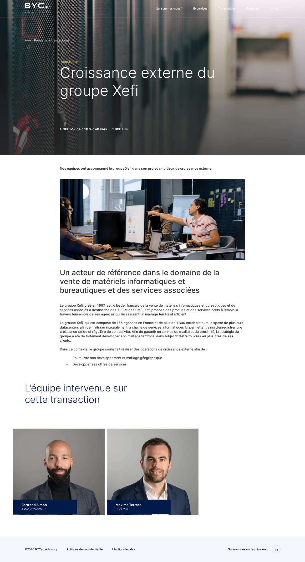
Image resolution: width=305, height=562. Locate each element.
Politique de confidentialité (85, 549)
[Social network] (276, 549)
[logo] (38, 12)
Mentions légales (123, 549)
